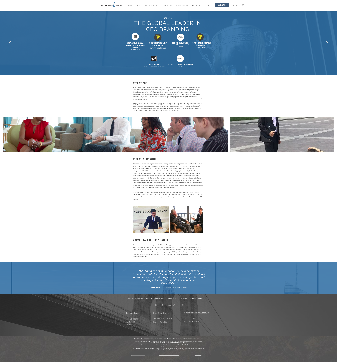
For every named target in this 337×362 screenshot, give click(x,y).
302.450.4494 (160, 305)
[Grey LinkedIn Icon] (234, 5)
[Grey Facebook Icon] (240, 5)
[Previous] (10, 43)
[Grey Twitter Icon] (237, 5)
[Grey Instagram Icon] (243, 5)
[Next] (327, 43)
